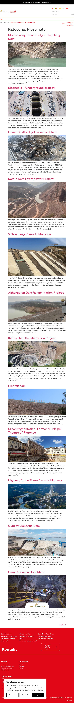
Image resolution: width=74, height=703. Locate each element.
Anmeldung (55, 11)
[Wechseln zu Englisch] (52, 8)
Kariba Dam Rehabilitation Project (32, 338)
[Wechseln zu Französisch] (63, 8)
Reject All (25, 695)
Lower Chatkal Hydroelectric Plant (32, 132)
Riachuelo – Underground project (31, 87)
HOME (1, 22)
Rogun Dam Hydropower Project (31, 178)
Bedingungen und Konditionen (65, 697)
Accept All (37, 695)
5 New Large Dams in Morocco (29, 234)
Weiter (62, 625)
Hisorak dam (17, 385)
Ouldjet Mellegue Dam (24, 525)
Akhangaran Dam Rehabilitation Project (36, 292)
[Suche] (72, 14)
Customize (12, 695)
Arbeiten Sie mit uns (54, 697)
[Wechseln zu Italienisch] (56, 8)
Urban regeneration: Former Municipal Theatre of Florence (35, 430)
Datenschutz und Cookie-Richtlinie (61, 699)
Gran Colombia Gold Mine (26, 572)
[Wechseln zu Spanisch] (60, 8)
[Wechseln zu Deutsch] (67, 8)
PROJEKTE (7, 22)
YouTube (21, 668)
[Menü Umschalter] (1, 19)
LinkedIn (21, 664)
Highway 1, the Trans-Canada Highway (35, 480)
